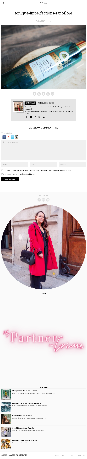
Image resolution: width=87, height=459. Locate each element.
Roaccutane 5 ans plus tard (22, 416)
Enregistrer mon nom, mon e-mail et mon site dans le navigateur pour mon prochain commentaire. (38, 170)
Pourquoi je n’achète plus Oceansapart (26, 403)
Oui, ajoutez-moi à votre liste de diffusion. (19, 174)
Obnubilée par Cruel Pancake (23, 428)
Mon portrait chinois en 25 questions (25, 391)
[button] (4, 137)
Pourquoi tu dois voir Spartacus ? (24, 440)
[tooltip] (34, 94)
